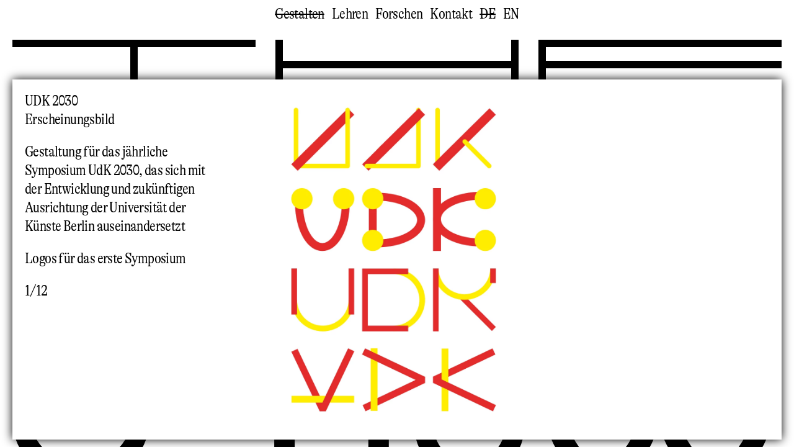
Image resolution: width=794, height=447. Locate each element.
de (488, 14)
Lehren (350, 14)
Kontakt (451, 14)
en (511, 14)
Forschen (398, 14)
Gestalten (299, 14)
